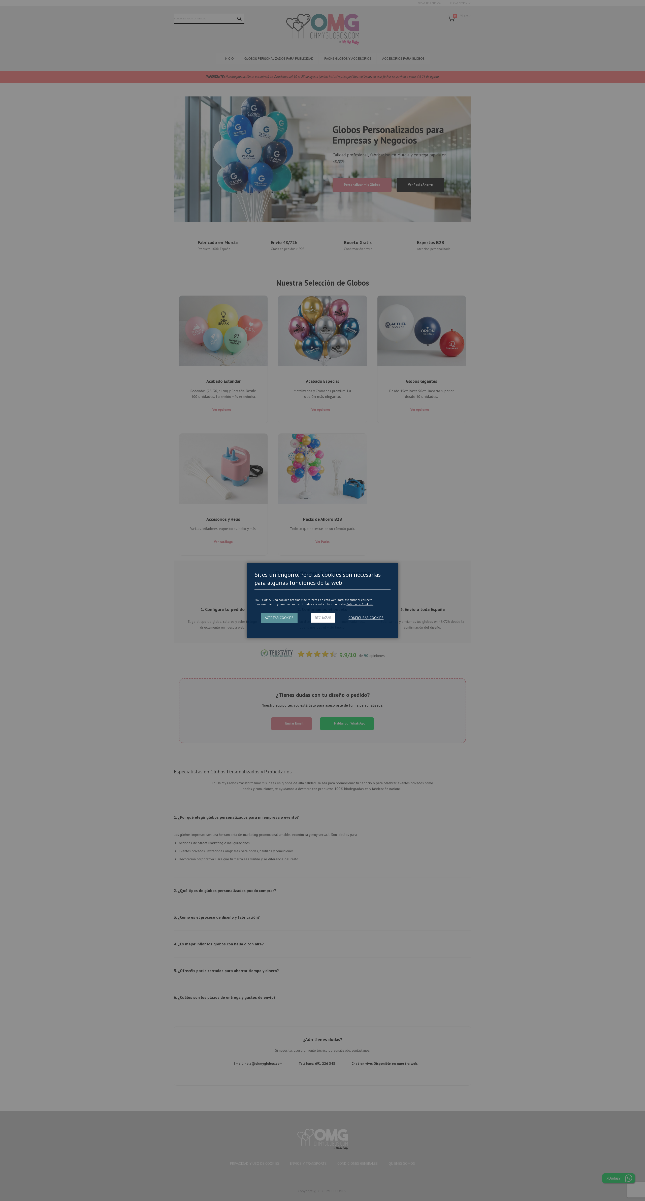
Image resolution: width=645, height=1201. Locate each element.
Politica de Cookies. (359, 604)
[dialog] (322, 600)
